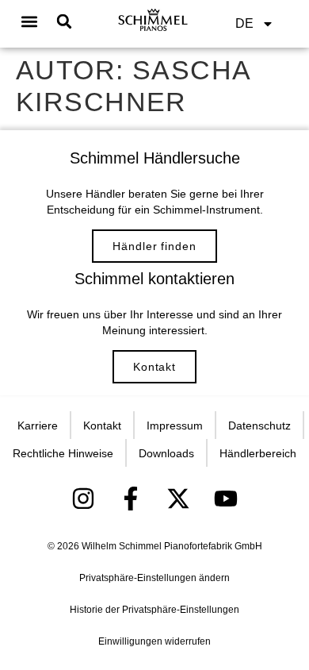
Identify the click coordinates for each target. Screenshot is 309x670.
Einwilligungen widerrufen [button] (154, 641)
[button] (30, 22)
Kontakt (154, 366)
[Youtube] (226, 498)
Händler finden (154, 246)
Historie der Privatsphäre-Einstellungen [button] (154, 609)
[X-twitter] (178, 498)
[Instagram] (83, 498)
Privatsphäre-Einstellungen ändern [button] (154, 577)
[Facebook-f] (131, 498)
